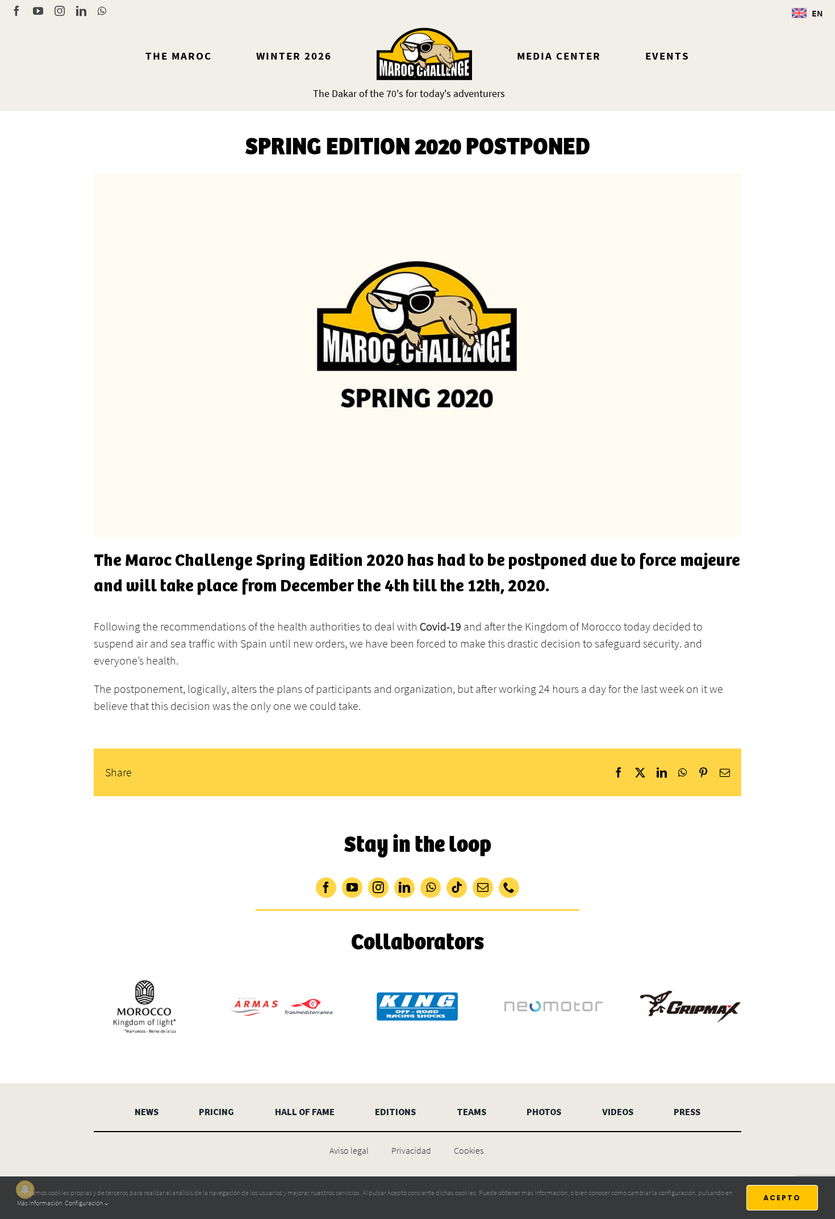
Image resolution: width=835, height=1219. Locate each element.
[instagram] (378, 887)
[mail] (483, 887)
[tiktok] (456, 887)
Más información (39, 1203)
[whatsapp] (430, 887)
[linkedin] (404, 887)
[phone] (509, 887)
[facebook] (326, 887)
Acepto (782, 1198)
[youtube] (352, 887)
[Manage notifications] (25, 1189)
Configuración (84, 1203)
